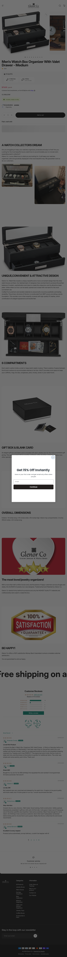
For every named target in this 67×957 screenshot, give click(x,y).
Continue (33, 487)
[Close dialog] (53, 457)
